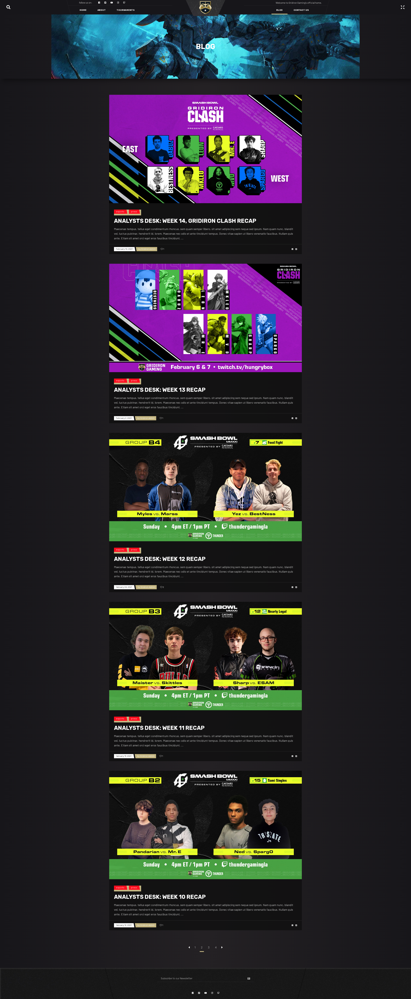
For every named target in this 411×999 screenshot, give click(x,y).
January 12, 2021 (124, 925)
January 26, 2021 (124, 587)
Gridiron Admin (148, 249)
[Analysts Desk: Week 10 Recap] (205, 825)
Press (134, 211)
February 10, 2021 (124, 249)
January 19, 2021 (123, 756)
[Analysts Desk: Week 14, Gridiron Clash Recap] (205, 149)
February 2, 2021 (124, 418)
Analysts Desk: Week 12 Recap (160, 559)
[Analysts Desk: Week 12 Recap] (205, 487)
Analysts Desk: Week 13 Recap (160, 389)
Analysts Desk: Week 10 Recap (160, 896)
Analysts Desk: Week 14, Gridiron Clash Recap (185, 220)
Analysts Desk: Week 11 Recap (159, 728)
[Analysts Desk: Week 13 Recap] (205, 318)
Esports (120, 211)
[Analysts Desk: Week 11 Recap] (205, 656)
